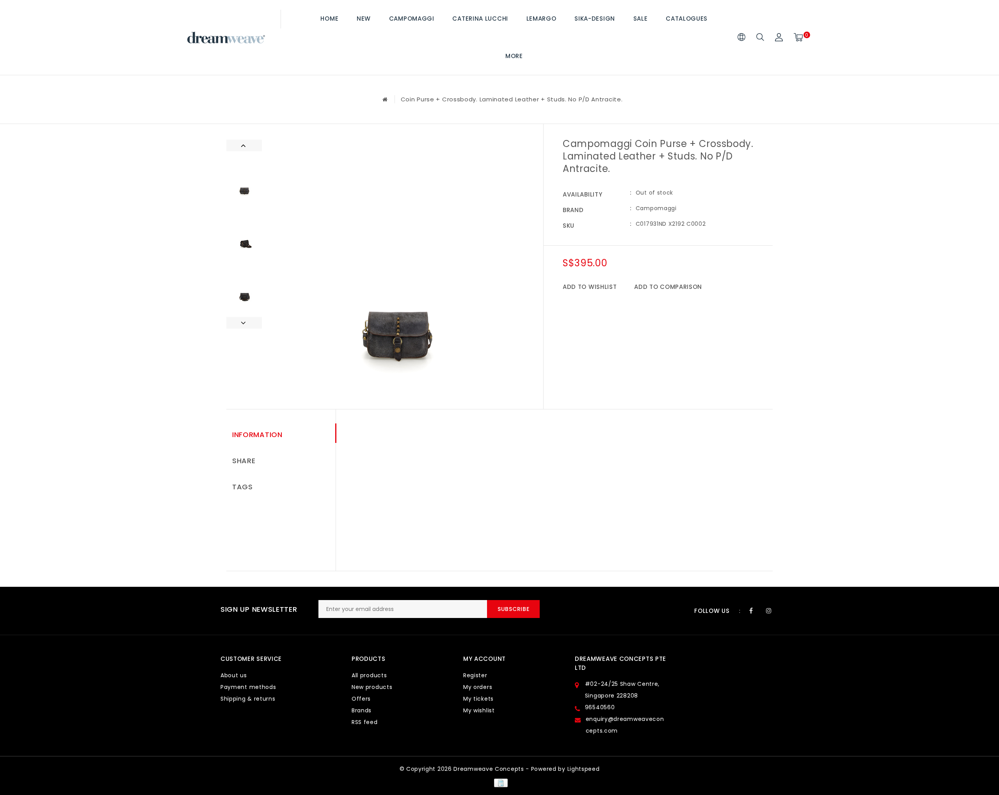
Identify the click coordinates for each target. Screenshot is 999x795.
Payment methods (248, 687)
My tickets (478, 699)
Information (257, 434)
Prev (244, 145)
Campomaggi (411, 18)
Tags (242, 487)
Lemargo (541, 18)
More (514, 56)
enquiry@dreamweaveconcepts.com (625, 725)
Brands (362, 710)
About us (233, 675)
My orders (477, 687)
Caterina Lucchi (480, 18)
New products (372, 687)
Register (475, 675)
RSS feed (365, 722)
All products (369, 675)
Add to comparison (668, 287)
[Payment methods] (499, 782)
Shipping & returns (248, 699)
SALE (640, 18)
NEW (364, 18)
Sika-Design (594, 18)
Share (244, 461)
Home (329, 18)
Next (244, 323)
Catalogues (686, 18)
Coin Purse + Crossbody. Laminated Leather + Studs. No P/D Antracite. (512, 99)
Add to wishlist (590, 287)
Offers (361, 699)
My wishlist (479, 710)
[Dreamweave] (226, 38)
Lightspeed (583, 769)
